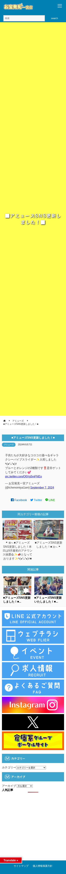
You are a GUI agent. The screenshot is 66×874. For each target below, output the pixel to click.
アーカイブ (9, 785)
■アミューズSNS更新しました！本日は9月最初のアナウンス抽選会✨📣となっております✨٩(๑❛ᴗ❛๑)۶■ (17, 550)
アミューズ (9, 445)
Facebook (20, 500)
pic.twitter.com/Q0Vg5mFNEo (23, 476)
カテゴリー (9, 767)
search (54, 18)
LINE (51, 500)
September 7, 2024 (42, 487)
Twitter (37, 500)
